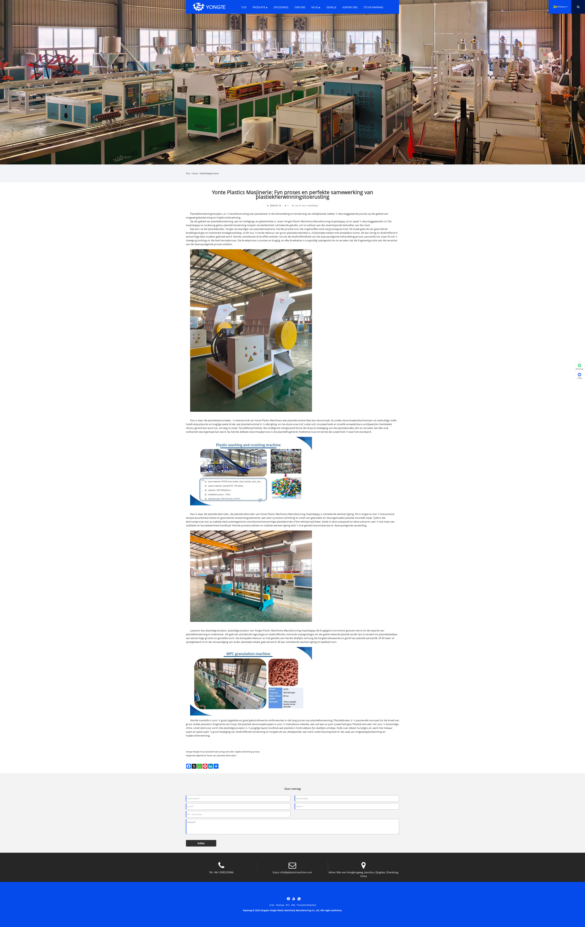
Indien (201, 843)
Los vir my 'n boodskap (306, 205)
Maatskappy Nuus (209, 173)
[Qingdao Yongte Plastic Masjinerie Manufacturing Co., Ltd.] (209, 6)
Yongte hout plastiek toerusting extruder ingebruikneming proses (226, 751)
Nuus (195, 173)
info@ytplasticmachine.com (296, 872)
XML (293, 905)
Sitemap (280, 905)
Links (271, 905)
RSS (288, 905)
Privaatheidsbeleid (306, 905)
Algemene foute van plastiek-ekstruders (216, 755)
